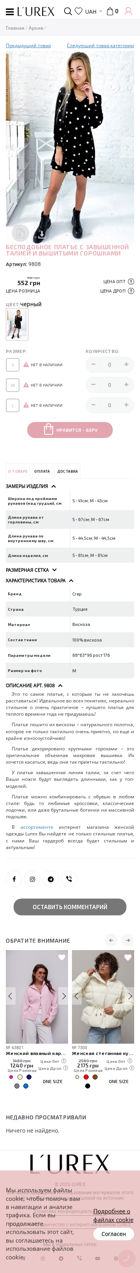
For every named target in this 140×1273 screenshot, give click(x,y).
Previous (12, 147)
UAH (90, 11)
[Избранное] (78, 11)
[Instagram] (32, 879)
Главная (15, 28)
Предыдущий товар (28, 45)
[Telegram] (50, 879)
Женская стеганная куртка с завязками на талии (103, 1053)
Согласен (114, 1234)
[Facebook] (14, 879)
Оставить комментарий (70, 906)
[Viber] (69, 879)
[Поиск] (69, 11)
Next (127, 147)
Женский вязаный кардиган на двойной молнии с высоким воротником (37, 1053)
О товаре (17, 471)
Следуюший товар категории (100, 45)
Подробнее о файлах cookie (113, 1215)
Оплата (42, 471)
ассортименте (40, 827)
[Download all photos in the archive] (20, 233)
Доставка (67, 471)
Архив (36, 28)
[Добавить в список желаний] (62, 958)
